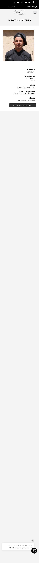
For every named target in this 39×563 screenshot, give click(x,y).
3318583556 (31, 7)
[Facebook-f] (33, 2)
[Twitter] (29, 2)
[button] (35, 12)
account (12, 7)
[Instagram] (22, 2)
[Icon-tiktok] (14, 2)
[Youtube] (25, 2)
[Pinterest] (18, 2)
